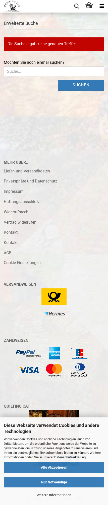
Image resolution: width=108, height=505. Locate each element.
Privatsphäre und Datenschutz (30, 181)
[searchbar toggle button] (76, 6)
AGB (8, 252)
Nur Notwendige (54, 482)
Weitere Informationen (54, 495)
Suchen (81, 85)
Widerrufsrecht (17, 212)
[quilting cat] (10, 6)
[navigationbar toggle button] (101, 6)
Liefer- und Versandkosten (27, 171)
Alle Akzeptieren (54, 467)
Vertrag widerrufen (20, 222)
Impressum (14, 191)
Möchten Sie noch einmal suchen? (34, 62)
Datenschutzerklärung (70, 457)
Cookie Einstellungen (22, 262)
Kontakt (11, 232)
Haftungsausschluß (21, 201)
